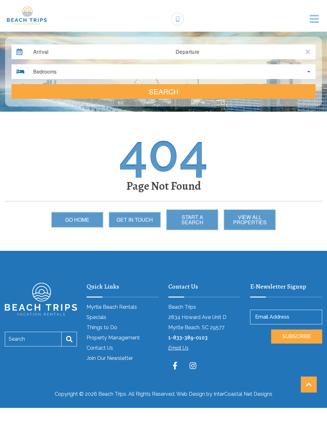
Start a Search (192, 219)
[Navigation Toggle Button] (314, 18)
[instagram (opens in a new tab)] (193, 365)
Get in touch (135, 219)
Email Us (178, 348)
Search (164, 91)
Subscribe (296, 336)
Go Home (77, 219)
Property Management (113, 338)
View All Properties (250, 219)
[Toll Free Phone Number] (177, 19)
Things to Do (102, 327)
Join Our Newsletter (110, 358)
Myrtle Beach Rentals (112, 307)
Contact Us (100, 348)
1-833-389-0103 (188, 338)
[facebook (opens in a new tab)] (176, 365)
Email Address (272, 317)
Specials (96, 317)
